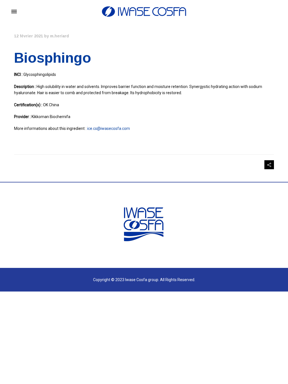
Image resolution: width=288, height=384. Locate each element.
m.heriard (59, 36)
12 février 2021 (28, 36)
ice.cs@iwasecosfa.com (108, 128)
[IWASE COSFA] (144, 11)
